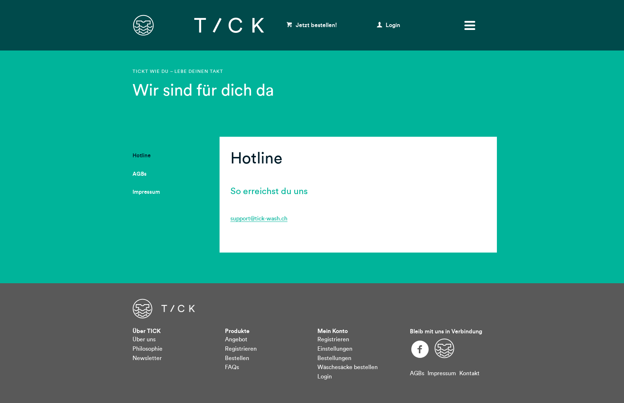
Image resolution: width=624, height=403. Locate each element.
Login (392, 25)
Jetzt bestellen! (315, 25)
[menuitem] (142, 156)
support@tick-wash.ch (258, 219)
